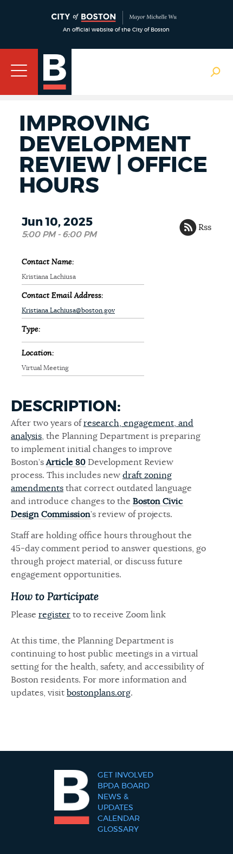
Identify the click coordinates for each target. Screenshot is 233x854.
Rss (204, 227)
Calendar (119, 819)
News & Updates (115, 802)
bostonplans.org (99, 693)
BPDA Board (124, 786)
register (54, 614)
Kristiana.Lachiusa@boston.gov (68, 310)
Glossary (118, 829)
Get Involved (125, 775)
